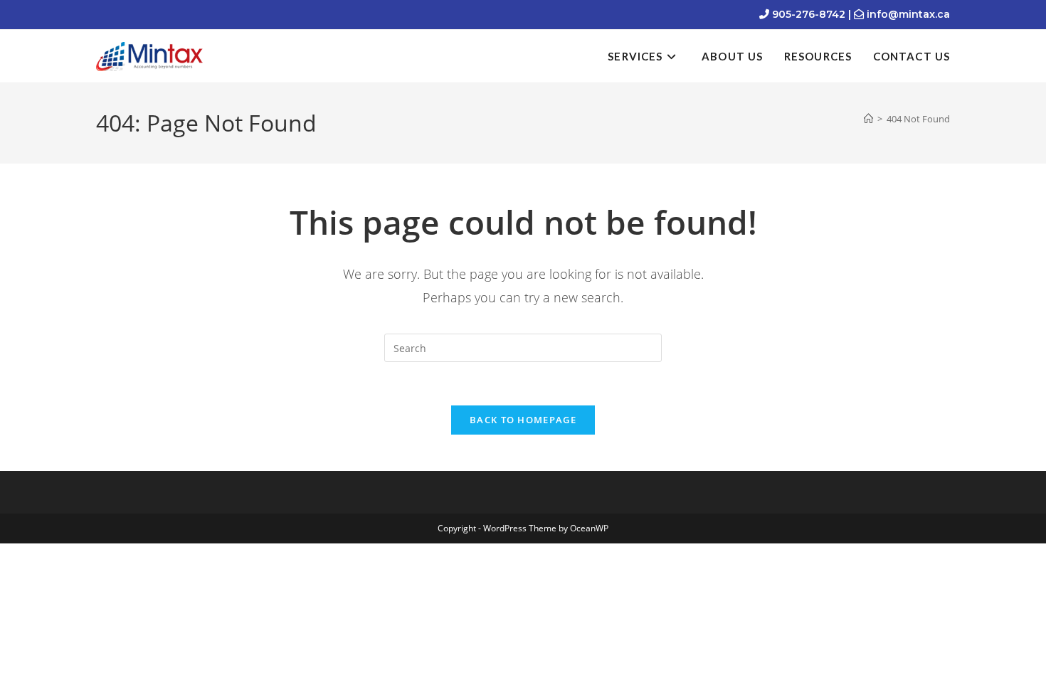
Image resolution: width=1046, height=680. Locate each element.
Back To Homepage (523, 419)
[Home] (868, 118)
